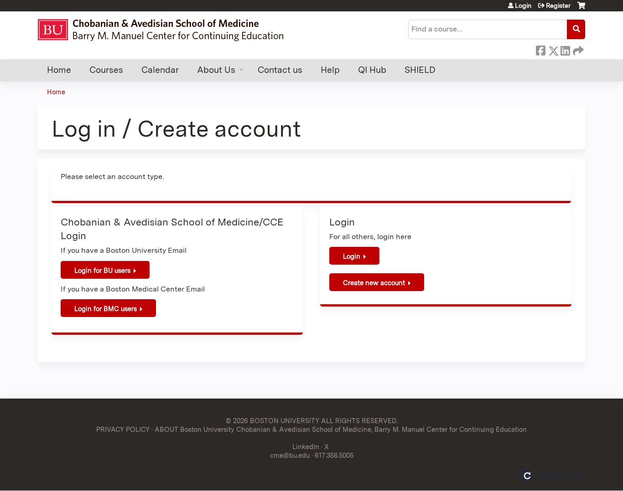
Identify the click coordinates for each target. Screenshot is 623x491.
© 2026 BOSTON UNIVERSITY (272, 421)
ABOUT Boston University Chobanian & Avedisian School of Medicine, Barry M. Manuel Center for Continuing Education (341, 429)
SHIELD (420, 70)
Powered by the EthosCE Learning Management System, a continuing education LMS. (552, 475)
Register (558, 5)
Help (330, 70)
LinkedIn (565, 49)
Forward (577, 49)
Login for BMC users (105, 308)
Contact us (280, 70)
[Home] (165, 29)
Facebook (540, 49)
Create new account (374, 282)
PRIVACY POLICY (123, 429)
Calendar (160, 70)
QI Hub (372, 70)
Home (59, 70)
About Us (216, 70)
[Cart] (581, 8)
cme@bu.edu (290, 455)
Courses (106, 70)
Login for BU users (102, 270)
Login (523, 5)
